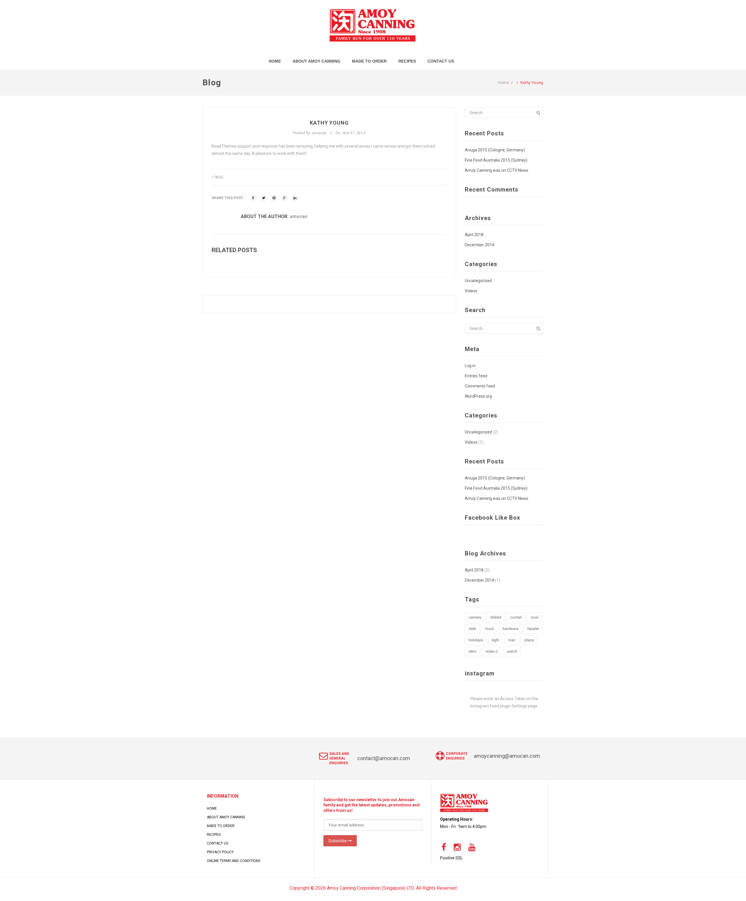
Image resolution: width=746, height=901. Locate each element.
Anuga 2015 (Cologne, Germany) (495, 150)
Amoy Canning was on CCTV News (496, 170)
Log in (470, 365)
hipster (533, 628)
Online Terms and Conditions (233, 861)
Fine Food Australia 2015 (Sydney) (496, 160)
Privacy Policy (220, 852)
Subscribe (338, 840)
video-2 (491, 651)
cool (534, 617)
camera (475, 617)
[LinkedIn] (295, 198)
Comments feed (480, 386)
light (495, 640)
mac (511, 640)
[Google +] (284, 198)
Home (503, 82)
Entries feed (476, 376)
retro (472, 651)
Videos (471, 290)
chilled (495, 617)
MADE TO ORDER (221, 826)
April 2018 (474, 234)
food (489, 628)
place (529, 640)
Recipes (214, 835)
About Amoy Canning (226, 817)
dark (472, 628)
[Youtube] (472, 847)
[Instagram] (457, 847)
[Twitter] (263, 198)
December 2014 (479, 244)
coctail (516, 617)
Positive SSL (451, 858)
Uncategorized (478, 280)
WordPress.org (478, 396)
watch (512, 651)
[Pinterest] (274, 198)
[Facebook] (253, 198)
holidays (476, 640)
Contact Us (217, 843)
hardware (510, 628)
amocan (298, 216)
